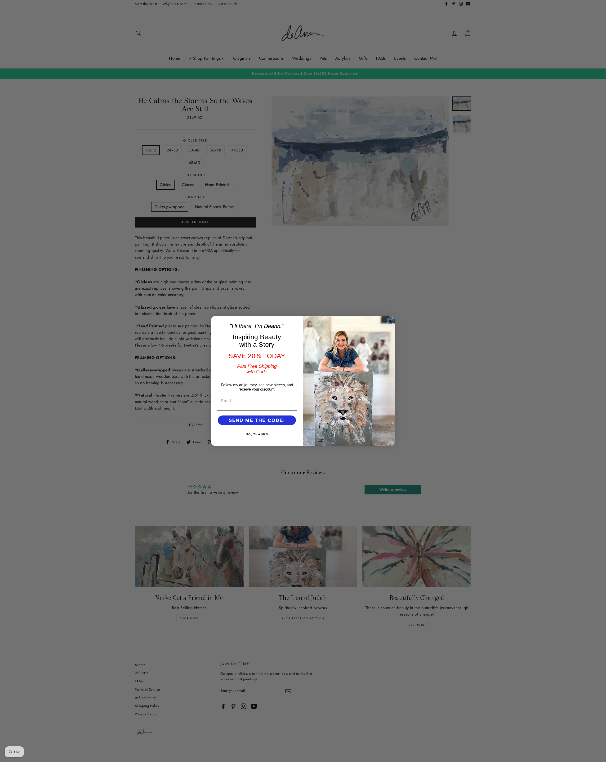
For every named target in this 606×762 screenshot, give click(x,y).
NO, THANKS (257, 434)
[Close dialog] (390, 321)
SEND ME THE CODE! (257, 420)
